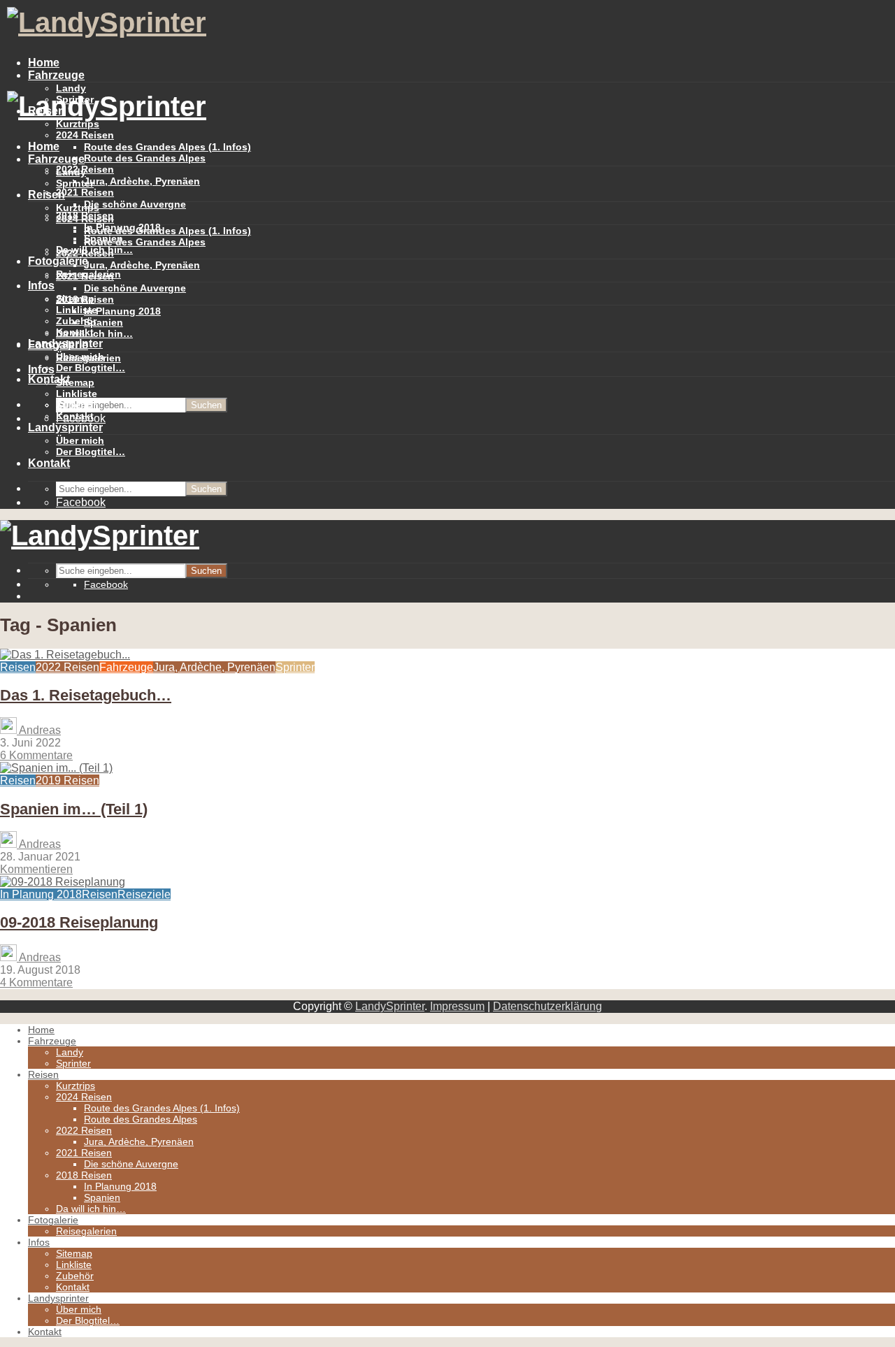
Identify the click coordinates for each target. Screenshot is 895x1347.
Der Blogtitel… (90, 367)
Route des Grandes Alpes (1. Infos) (167, 146)
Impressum (457, 1006)
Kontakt (49, 379)
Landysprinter (65, 427)
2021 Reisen (85, 192)
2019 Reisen (67, 780)
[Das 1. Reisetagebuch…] (65, 655)
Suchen (206, 405)
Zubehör (76, 404)
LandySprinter (389, 1006)
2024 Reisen (85, 135)
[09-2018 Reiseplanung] (62, 882)
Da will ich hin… (94, 333)
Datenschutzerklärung (547, 1006)
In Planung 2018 (122, 311)
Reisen (46, 195)
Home (43, 63)
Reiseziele (144, 894)
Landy (71, 172)
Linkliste (76, 393)
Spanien (103, 322)
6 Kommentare (36, 755)
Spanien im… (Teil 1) (74, 809)
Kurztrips (77, 207)
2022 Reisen (85, 253)
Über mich (80, 440)
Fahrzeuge (56, 75)
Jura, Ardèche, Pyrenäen (142, 181)
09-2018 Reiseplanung (79, 922)
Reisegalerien (88, 357)
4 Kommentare (36, 982)
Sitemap (75, 382)
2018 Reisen (85, 299)
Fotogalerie (58, 261)
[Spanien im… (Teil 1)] (56, 768)
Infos (41, 285)
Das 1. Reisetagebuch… (85, 695)
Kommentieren (36, 869)
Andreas (39, 730)
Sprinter (75, 183)
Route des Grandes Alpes (145, 158)
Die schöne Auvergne (135, 204)
